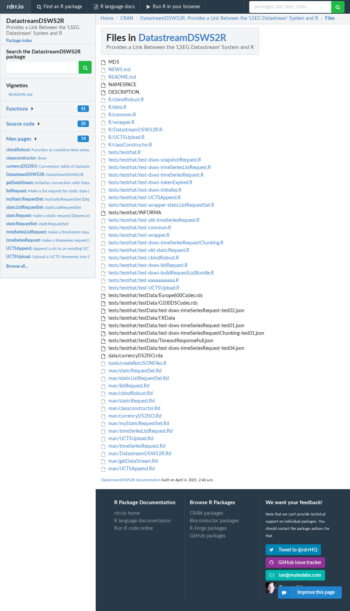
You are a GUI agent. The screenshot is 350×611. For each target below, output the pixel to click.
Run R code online (133, 528)
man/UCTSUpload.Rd (130, 438)
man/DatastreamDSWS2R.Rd (139, 453)
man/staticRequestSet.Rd (134, 371)
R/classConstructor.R (129, 145)
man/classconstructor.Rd (133, 408)
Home (106, 18)
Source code (20, 124)
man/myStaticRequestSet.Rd (138, 423)
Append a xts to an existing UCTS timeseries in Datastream (72, 248)
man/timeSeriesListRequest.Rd (140, 431)
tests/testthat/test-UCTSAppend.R (144, 197)
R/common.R (121, 115)
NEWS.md (119, 69)
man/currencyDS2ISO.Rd (134, 416)
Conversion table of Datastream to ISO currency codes (71, 166)
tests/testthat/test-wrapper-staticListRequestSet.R (160, 205)
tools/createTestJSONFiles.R (136, 363)
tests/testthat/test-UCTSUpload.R (143, 288)
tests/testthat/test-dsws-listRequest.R (147, 265)
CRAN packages (206, 513)
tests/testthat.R (124, 152)
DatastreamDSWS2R (45, 175)
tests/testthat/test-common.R (139, 228)
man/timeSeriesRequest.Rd (136, 446)
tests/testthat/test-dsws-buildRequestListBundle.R (160, 273)
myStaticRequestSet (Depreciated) (56, 199)
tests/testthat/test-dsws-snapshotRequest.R (154, 160)
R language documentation (142, 521)
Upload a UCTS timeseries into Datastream (57, 257)
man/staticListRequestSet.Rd (138, 378)
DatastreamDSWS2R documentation (131, 480)
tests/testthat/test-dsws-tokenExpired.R (149, 182)
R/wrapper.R (121, 122)
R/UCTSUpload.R (126, 137)
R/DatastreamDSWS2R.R (134, 130)
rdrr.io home (127, 513)
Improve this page (316, 592)
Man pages (18, 139)
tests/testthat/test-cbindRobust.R (143, 258)
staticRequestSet (37, 224)
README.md (20, 94)
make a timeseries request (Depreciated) (59, 240)
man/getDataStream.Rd (132, 461)
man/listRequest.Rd (128, 386)
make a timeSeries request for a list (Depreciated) (70, 232)
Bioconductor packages (214, 521)
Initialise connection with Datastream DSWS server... (67, 183)
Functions (17, 109)
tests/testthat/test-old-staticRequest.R (148, 250)
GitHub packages (208, 536)
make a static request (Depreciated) (50, 216)
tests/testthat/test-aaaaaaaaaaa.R (143, 280)
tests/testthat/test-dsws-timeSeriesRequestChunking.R (165, 243)
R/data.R (116, 107)
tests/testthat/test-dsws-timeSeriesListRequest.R (159, 167)
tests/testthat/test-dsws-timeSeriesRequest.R (155, 175)
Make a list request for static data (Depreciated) (59, 191)
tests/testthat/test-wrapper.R (138, 235)
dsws (26, 158)
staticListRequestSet (43, 207)
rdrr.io (15, 7)
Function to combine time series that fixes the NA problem (71, 150)
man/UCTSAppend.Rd (131, 469)
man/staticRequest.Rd (131, 401)
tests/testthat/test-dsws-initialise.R (144, 190)
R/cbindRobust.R (125, 100)
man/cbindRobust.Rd (130, 393)
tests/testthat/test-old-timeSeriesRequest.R (153, 220)
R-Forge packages (208, 528)
